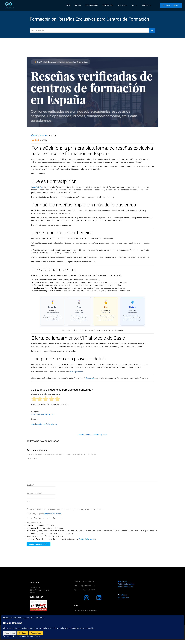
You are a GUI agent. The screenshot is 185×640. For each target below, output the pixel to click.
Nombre (30, 485)
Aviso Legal (122, 581)
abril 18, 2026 (38, 135)
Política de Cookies (125, 587)
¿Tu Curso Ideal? (91, 5)
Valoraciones (51, 424)
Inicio (68, 5)
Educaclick (90, 378)
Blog (133, 5)
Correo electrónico (34, 493)
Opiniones (35, 424)
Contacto (146, 5)
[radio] (34, 399)
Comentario (32, 458)
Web (28, 501)
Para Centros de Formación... (42, 414)
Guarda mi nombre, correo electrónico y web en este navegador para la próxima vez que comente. (66, 509)
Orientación (107, 5)
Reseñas (43, 424)
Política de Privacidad (52, 514)
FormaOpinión (36, 187)
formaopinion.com (76, 372)
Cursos (78, 5)
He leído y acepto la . (44, 514)
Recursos (121, 5)
